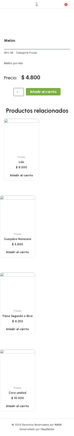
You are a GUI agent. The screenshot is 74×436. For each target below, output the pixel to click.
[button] (7, 4)
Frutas (33, 52)
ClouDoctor (47, 429)
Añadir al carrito (43, 92)
